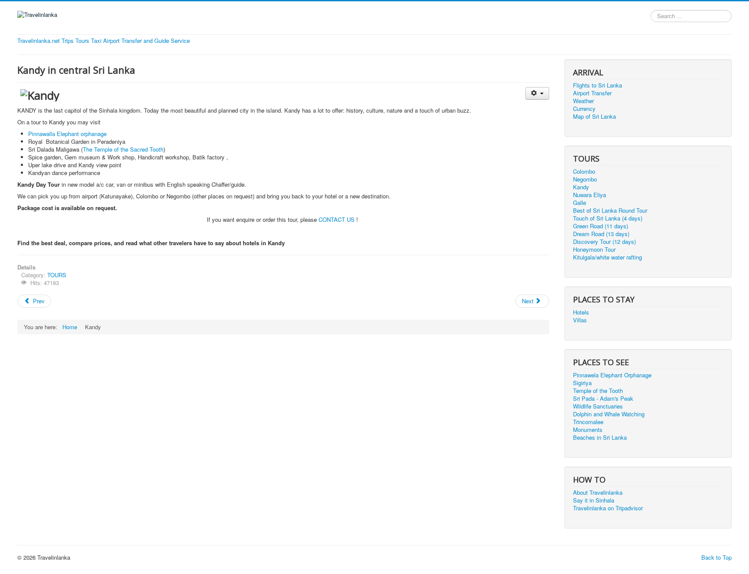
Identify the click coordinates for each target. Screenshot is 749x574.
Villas (580, 320)
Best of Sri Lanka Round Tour (610, 210)
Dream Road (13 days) (601, 234)
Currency (584, 109)
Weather (583, 101)
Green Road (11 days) (600, 226)
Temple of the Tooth (598, 391)
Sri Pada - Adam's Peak (603, 398)
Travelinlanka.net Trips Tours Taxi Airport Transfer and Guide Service (103, 41)
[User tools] (537, 93)
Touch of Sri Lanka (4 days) (607, 218)
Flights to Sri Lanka (597, 85)
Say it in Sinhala (593, 500)
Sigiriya (582, 383)
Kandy (581, 187)
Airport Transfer (592, 93)
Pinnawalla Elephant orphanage (67, 134)
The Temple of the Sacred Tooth (123, 149)
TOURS (56, 275)
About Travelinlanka (597, 492)
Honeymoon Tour (594, 249)
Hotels (581, 312)
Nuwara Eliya (589, 195)
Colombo (584, 171)
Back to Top (716, 557)
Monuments (587, 430)
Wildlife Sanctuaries (598, 406)
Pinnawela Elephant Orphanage (612, 375)
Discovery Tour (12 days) (604, 242)
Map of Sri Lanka (594, 116)
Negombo (585, 179)
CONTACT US (337, 219)
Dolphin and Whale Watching (609, 414)
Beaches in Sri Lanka (600, 437)
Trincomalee (588, 422)
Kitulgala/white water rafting (607, 257)
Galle (579, 203)
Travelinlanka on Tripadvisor (608, 508)
